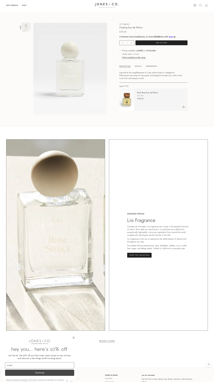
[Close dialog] (73, 338)
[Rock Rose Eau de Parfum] (126, 99)
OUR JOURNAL (108, 378)
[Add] (184, 107)
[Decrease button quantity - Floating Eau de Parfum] (122, 42)
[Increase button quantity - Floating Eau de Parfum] (131, 42)
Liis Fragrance (124, 24)
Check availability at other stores (134, 57)
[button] (24, 5)
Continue (39, 372)
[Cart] (206, 5)
